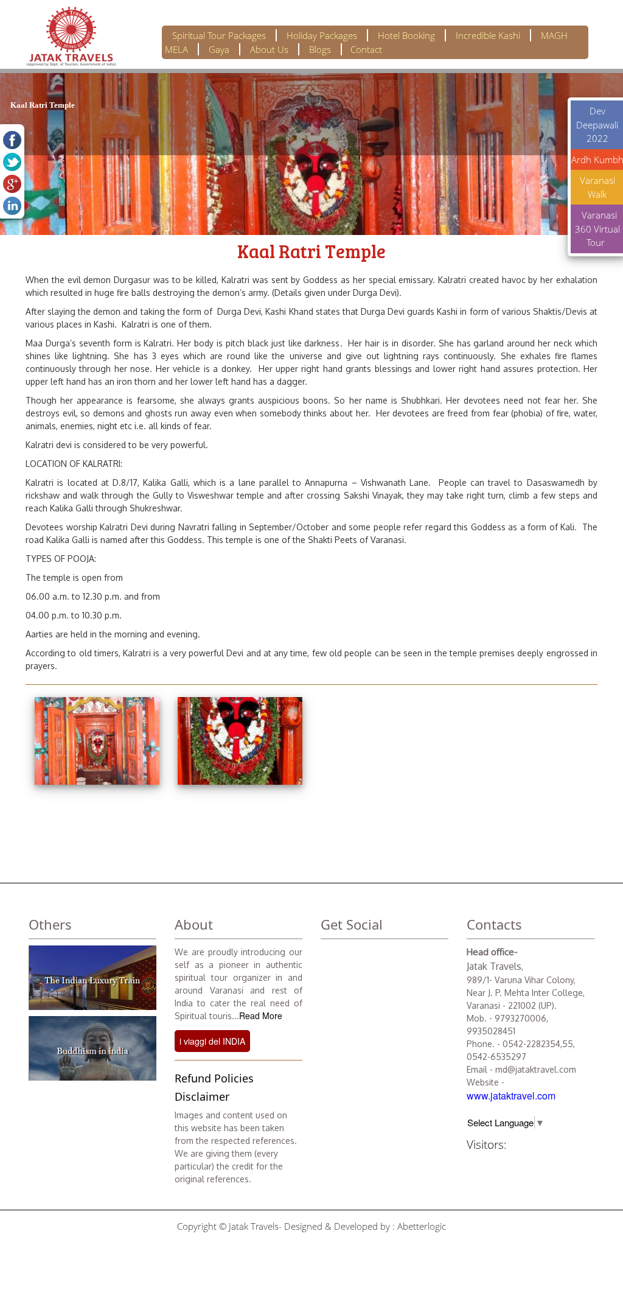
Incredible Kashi (488, 35)
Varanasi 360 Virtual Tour (597, 228)
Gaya (219, 49)
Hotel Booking (406, 35)
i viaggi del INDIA (212, 1041)
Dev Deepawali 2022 (597, 124)
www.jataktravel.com (511, 1096)
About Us (269, 49)
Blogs (320, 49)
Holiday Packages (322, 35)
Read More (260, 1015)
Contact (366, 49)
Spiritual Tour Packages (219, 35)
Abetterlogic (421, 1226)
